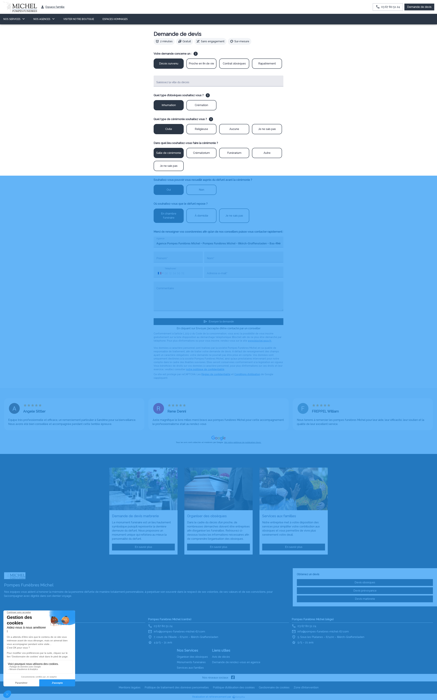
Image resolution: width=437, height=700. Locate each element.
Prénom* (162, 258)
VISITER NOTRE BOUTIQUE (78, 19)
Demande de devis (419, 7)
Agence (160, 238)
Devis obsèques (365, 582)
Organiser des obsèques (192, 656)
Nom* (210, 258)
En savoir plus (143, 547)
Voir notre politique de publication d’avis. (242, 442)
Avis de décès (221, 656)
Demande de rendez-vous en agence (236, 662)
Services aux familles (190, 667)
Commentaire (165, 288)
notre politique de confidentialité (205, 369)
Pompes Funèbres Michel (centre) (169, 619)
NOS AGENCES (41, 19)
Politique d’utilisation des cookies (234, 687)
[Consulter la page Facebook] (233, 677)
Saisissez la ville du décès (172, 82)
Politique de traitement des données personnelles (177, 687)
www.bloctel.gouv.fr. (260, 340)
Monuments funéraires (191, 662)
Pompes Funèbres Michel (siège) (313, 619)
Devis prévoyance (365, 590)
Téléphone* (171, 268)
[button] (160, 273)
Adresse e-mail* (217, 273)
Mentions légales (129, 687)
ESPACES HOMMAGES (115, 19)
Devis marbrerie (365, 598)
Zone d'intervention (306, 687)
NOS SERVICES (11, 19)
